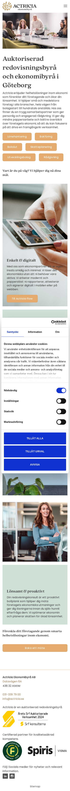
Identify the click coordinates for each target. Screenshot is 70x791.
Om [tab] (57, 331)
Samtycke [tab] (13, 331)
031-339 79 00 (12, 694)
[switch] (61, 401)
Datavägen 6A (12, 681)
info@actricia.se (13, 699)
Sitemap (35, 786)
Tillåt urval (34, 451)
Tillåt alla (35, 438)
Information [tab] (35, 331)
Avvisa (35, 464)
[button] (65, 6)
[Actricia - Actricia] (20, 6)
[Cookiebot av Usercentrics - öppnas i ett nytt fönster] (51, 322)
